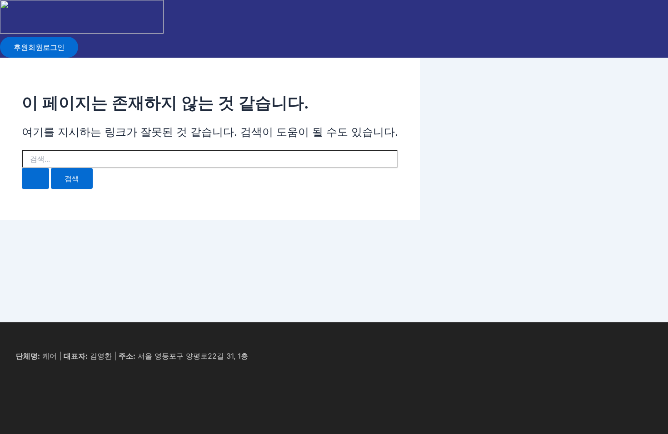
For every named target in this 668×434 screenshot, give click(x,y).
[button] (39, 47)
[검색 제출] (35, 178)
